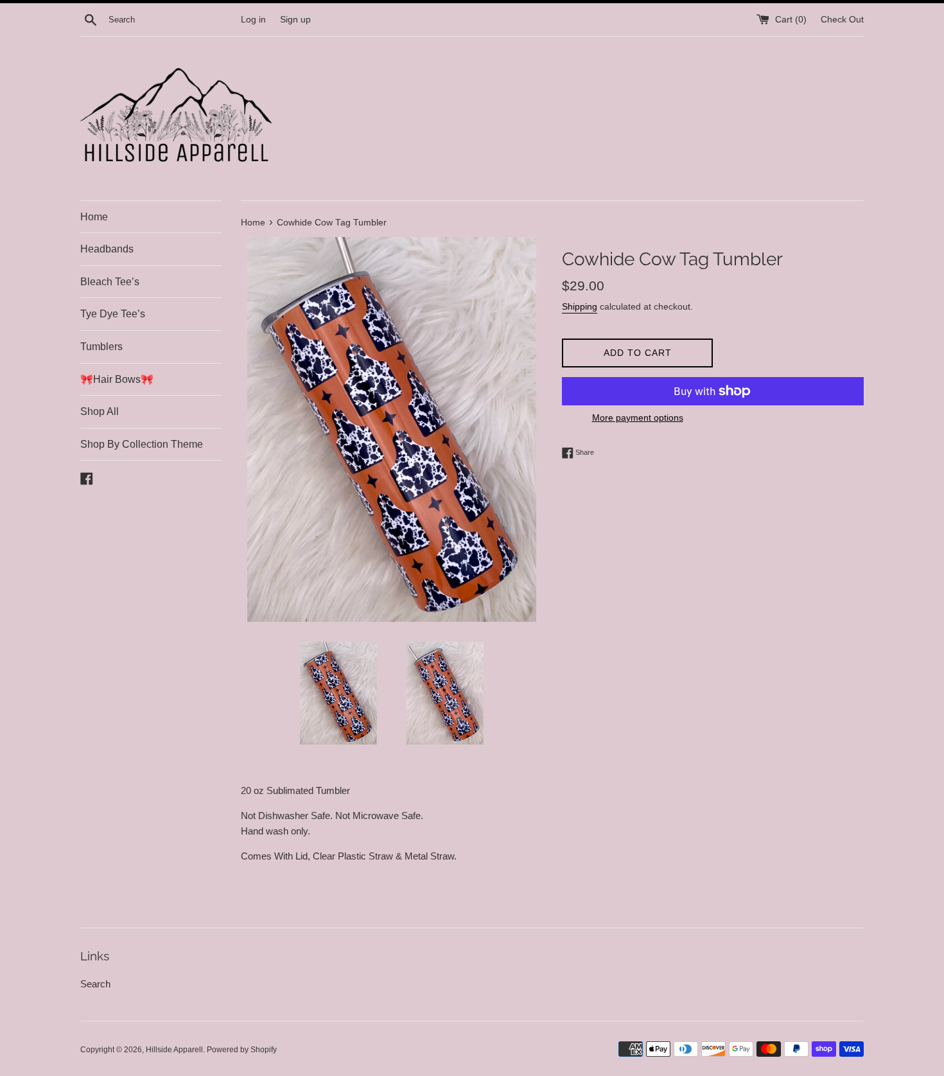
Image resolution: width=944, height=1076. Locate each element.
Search (95, 983)
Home (94, 216)
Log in (253, 19)
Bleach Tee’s (109, 281)
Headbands (107, 248)
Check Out (842, 19)
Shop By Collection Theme (141, 444)
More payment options (637, 417)
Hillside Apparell (174, 1049)
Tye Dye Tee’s (112, 313)
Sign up (295, 19)
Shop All (99, 411)
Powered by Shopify (242, 1049)
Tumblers (101, 346)
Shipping (579, 306)
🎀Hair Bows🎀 (116, 379)
